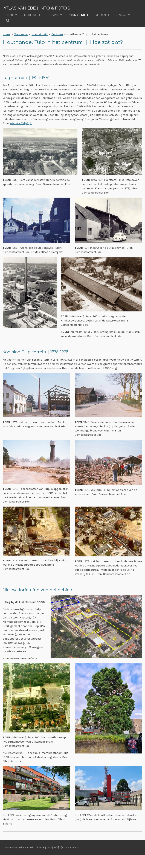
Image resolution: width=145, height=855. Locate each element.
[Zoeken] (8, 20)
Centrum (57, 34)
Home (6, 34)
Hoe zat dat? (40, 34)
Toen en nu (21, 34)
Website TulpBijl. (21, 123)
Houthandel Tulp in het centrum (87, 34)
